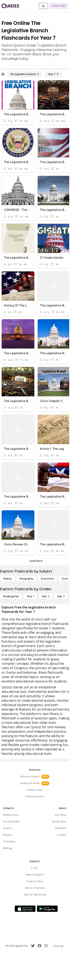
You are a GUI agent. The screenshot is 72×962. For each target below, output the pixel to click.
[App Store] (25, 909)
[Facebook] (39, 946)
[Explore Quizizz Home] (10, 6)
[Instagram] (46, 946)
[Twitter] (33, 946)
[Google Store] (47, 909)
